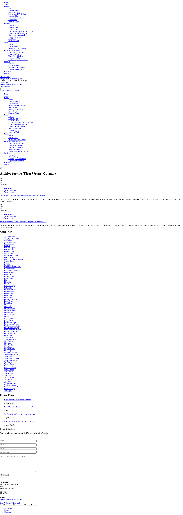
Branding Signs (9, 248)
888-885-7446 (5, 77)
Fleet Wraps (8, 188)
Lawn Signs (8, 295)
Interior (10, 8)
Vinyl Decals (8, 372)
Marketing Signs (9, 305)
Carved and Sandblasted (16, 35)
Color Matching (9, 257)
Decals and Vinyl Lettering (17, 48)
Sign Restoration (9, 349)
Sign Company (9, 341)
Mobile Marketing (10, 309)
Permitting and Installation (17, 67)
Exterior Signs (9, 276)
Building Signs (9, 249)
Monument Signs (10, 310)
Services (11, 64)
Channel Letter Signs (11, 255)
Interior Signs (8, 293)
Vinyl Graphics (9, 373)
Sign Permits (8, 345)
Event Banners (9, 272)
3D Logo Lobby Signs (11, 238)
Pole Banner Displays (11, 328)
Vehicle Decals (9, 364)
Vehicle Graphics (10, 190)
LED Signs (12, 39)
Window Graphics (14, 37)
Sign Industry (8, 343)
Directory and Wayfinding (17, 14)
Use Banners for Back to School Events (17, 400)
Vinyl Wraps (8, 375)
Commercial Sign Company (13, 259)
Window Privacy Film (15, 18)
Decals (6, 263)
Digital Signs (8, 265)
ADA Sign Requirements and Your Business (19, 421)
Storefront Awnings (10, 352)
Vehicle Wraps (13, 46)
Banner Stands (9, 244)
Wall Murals (8, 379)
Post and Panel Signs (11, 331)
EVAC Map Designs (11, 270)
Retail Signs (8, 335)
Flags (6, 280)
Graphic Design (13, 65)
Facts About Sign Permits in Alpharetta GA (18, 407)
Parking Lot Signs (10, 322)
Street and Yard (13, 41)
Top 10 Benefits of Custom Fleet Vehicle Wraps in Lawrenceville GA (23, 222)
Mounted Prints (13, 22)
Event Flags (8, 274)
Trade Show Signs (10, 360)
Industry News (9, 291)
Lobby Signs (8, 301)
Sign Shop (7, 351)
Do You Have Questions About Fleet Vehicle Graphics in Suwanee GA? (24, 196)
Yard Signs (8, 391)
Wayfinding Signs (10, 383)
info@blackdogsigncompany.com (11, 79)
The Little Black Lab (11, 354)
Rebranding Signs (10, 333)
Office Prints (8, 318)
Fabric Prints (12, 20)
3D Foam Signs (9, 236)
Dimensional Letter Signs (12, 267)
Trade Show (8, 356)
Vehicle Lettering (10, 368)
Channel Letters (13, 29)
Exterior (11, 25)
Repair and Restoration (16, 69)
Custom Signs (9, 261)
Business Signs (9, 251)
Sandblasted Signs (10, 339)
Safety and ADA (14, 12)
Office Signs (8, 320)
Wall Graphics (13, 16)
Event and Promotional (16, 52)
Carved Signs (8, 253)
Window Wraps (9, 389)
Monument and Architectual (17, 33)
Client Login (4, 82)
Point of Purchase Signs (12, 326)
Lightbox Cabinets (10, 299)
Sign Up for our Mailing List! (10, 503)
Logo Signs (8, 303)
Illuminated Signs (10, 290)
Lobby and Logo (14, 10)
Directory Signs (9, 269)
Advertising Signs (10, 242)
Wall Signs (7, 381)
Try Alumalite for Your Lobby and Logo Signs (19, 414)
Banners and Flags (14, 58)
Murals (6, 316)
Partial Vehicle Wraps (11, 324)
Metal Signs (8, 307)
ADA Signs (8, 240)
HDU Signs (8, 288)
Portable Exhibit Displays (12, 330)
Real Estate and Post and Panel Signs (20, 31)
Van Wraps (8, 362)
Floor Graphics (9, 284)
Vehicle (10, 44)
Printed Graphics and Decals (18, 60)
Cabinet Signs (13, 27)
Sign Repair (8, 347)
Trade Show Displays (15, 56)
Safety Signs (8, 337)
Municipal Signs (9, 314)
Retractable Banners (15, 54)
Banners (7, 246)
